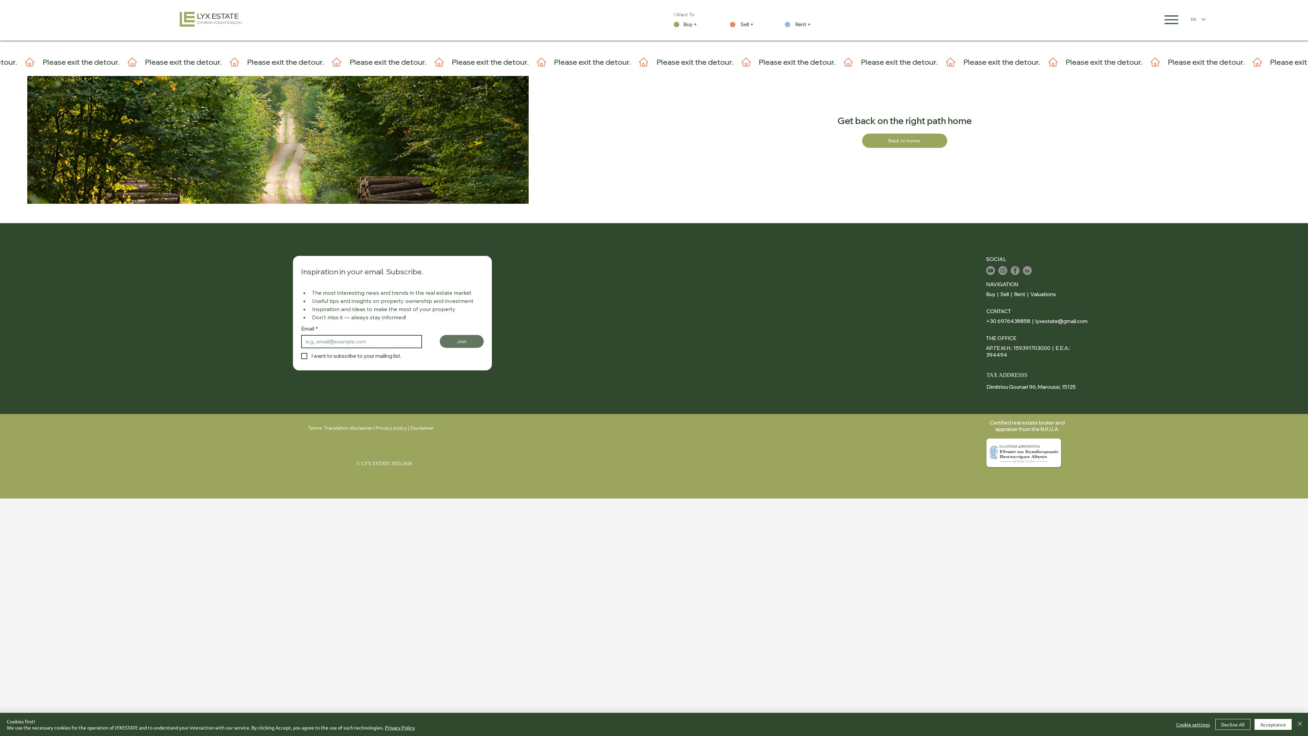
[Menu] (1171, 19)
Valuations (1043, 294)
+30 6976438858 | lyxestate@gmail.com (1037, 321)
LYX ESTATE (217, 16)
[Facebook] (1015, 270)
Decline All (1233, 724)
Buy (990, 294)
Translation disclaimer (348, 428)
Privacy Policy (400, 727)
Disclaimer (422, 428)
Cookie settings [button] (1193, 724)
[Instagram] (1002, 270)
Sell (1004, 294)
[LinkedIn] (1027, 270)
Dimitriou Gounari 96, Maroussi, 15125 (1031, 387)
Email (309, 328)
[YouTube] (990, 270)
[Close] (1300, 724)
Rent (1019, 294)
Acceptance (1273, 724)
